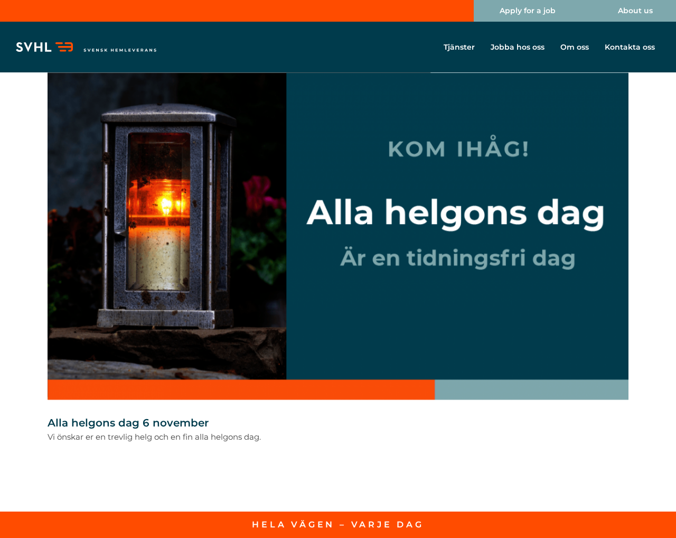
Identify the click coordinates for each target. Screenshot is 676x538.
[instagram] (444, 11)
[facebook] (410, 11)
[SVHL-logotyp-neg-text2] (86, 46)
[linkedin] (427, 11)
